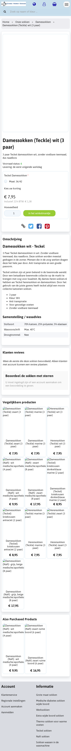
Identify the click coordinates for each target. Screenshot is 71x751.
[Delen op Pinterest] (47, 226)
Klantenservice (9, 694)
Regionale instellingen (13, 700)
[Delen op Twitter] (30, 226)
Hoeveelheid (11, 207)
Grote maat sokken (46, 694)
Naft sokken (42, 736)
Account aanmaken (11, 706)
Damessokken (43, 21)
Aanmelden (7, 712)
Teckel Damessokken (15, 175)
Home (5, 21)
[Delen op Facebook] (39, 226)
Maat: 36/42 (15, 181)
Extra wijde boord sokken (50, 715)
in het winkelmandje (39, 213)
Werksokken (43, 709)
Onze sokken (22, 21)
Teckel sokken (44, 730)
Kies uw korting (12, 188)
